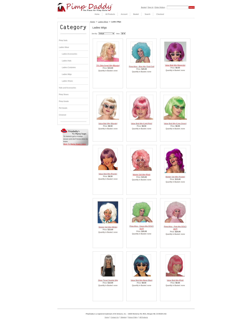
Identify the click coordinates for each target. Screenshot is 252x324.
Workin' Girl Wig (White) (108, 227)
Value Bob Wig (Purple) (108, 174)
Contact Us (115, 317)
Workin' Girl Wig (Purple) (175, 177)
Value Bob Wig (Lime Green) (175, 124)
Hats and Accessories (67, 88)
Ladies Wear (64, 47)
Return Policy (133, 317)
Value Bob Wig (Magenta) (175, 65)
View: (118, 33)
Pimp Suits (63, 40)
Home (97, 14)
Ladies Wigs (67, 74)
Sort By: (94, 33)
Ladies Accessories (69, 54)
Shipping (123, 317)
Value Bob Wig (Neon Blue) (141, 280)
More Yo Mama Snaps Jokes (74, 144)
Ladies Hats (66, 61)
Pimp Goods (64, 101)
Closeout (62, 115)
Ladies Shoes (67, 81)
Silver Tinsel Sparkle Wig (108, 280)
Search (147, 14)
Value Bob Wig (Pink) (175, 280)
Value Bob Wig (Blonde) (107, 124)
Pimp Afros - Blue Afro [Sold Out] (141, 67)
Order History (160, 7)
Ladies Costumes (69, 67)
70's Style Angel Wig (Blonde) (108, 66)
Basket (143, 7)
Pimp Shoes (64, 95)
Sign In (150, 7)
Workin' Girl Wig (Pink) (141, 175)
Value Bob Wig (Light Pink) (141, 124)
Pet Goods (63, 108)
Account (124, 14)
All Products (110, 14)
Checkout (160, 14)
